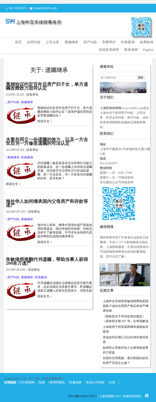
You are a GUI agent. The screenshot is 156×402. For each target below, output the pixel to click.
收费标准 (147, 42)
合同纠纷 (34, 42)
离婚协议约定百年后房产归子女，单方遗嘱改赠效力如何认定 (47, 86)
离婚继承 (71, 42)
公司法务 (52, 42)
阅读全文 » (44, 121)
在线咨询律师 (109, 50)
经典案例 (128, 42)
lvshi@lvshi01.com (45, 8)
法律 (112, 382)
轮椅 (42, 382)
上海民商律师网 (110, 108)
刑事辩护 (109, 42)
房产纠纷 (90, 42)
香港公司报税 (95, 382)
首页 (18, 42)
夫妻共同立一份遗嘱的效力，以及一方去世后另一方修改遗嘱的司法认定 (47, 141)
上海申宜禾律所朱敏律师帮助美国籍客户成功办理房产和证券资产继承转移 (125, 306)
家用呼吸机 (57, 382)
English (148, 50)
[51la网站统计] (146, 396)
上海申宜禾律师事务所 (38, 22)
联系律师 (131, 50)
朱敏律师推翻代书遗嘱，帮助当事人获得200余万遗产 (47, 261)
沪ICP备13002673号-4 (82, 396)
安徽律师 (75, 382)
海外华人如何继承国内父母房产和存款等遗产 (47, 203)
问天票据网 (26, 382)
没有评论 (32, 94)
